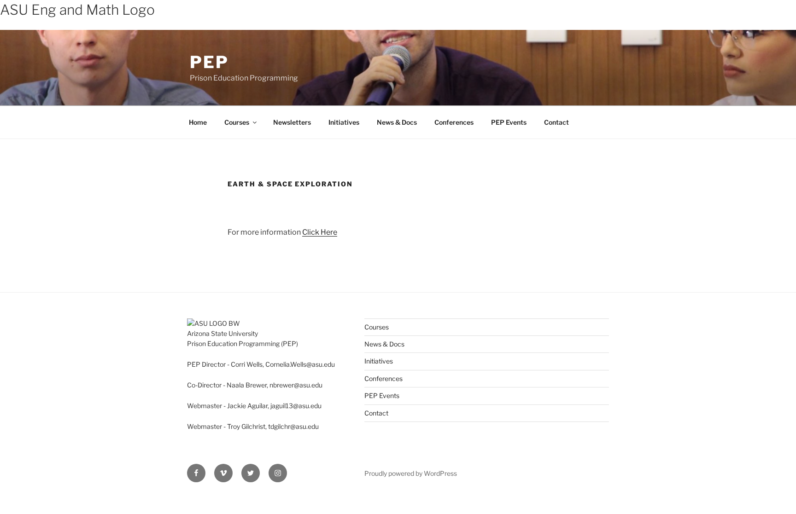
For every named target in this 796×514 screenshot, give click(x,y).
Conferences (454, 122)
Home (198, 122)
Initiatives (343, 122)
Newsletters (292, 122)
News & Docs (397, 122)
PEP (209, 62)
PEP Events (509, 122)
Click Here (319, 232)
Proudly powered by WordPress (410, 473)
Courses (236, 122)
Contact (556, 122)
